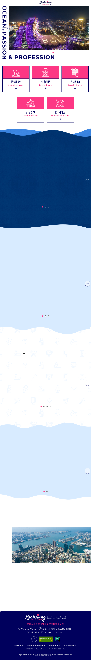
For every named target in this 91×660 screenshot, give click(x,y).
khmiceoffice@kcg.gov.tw (46, 632)
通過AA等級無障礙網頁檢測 (46, 639)
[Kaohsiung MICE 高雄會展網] (45, 3)
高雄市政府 (19, 645)
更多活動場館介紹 (42, 421)
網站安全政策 (54, 645)
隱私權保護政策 (70, 645)
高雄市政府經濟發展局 (36, 645)
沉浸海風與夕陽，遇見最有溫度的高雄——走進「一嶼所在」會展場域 (23, 283)
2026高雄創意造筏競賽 (45, 182)
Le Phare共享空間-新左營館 (16, 388)
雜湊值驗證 (50, 482)
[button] (3, 3)
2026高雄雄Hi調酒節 (73, 182)
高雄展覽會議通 (34, 639)
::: (0, 57)
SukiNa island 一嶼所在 (75, 388)
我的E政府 (57, 639)
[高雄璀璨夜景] (49, 28)
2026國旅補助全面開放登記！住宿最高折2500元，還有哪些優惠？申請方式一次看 (67, 285)
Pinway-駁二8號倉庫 (45, 388)
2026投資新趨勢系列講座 (16, 182)
